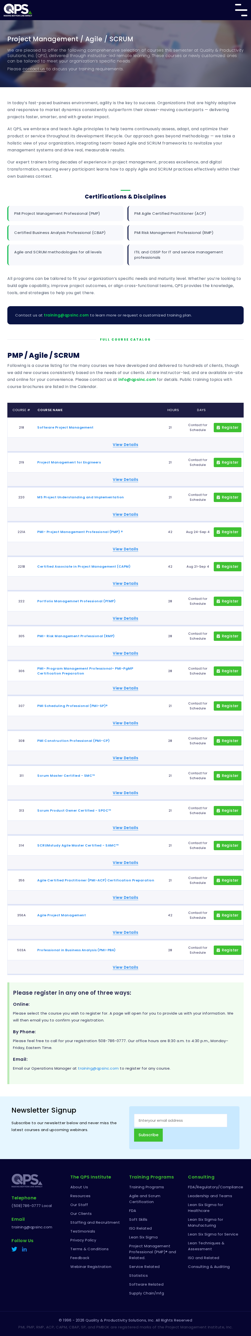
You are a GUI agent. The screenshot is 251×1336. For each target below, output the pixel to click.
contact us (35, 69)
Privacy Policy (83, 1240)
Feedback (79, 1257)
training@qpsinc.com (66, 315)
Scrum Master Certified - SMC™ (66, 775)
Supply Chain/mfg (146, 1293)
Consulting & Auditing (209, 1266)
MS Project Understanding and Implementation (80, 497)
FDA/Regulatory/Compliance (213, 1187)
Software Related (146, 1284)
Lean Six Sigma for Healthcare (205, 1207)
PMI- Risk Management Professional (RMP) (76, 636)
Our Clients (81, 1213)
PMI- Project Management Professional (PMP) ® (80, 532)
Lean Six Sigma (143, 1237)
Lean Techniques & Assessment (206, 1245)
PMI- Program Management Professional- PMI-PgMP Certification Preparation (85, 671)
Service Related (144, 1266)
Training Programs (146, 1187)
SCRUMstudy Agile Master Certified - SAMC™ (78, 845)
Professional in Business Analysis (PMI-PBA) (76, 950)
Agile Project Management (61, 915)
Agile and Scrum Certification (145, 1198)
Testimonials (82, 1231)
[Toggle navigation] (241, 10)
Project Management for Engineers (69, 462)
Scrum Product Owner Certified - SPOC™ (74, 810)
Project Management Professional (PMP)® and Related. (152, 1251)
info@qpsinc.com (137, 379)
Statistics (138, 1275)
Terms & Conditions (89, 1248)
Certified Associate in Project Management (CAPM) (83, 566)
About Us (79, 1187)
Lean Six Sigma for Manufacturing (205, 1222)
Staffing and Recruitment (95, 1222)
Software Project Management (65, 427)
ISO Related (140, 1228)
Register (230, 427)
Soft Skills (138, 1219)
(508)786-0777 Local (32, 1205)
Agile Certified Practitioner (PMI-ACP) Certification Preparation (95, 880)
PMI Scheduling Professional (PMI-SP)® (72, 706)
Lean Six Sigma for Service (213, 1234)
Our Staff (79, 1204)
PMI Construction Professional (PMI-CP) (73, 740)
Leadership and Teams (210, 1195)
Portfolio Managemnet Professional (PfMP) (76, 601)
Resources (80, 1195)
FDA (132, 1210)
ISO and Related (203, 1257)
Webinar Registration (90, 1266)
